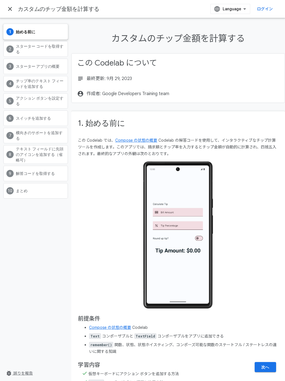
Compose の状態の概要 (136, 140)
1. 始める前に (101, 123)
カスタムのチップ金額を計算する (58, 9)
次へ (265, 367)
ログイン (265, 8)
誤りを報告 (19, 373)
